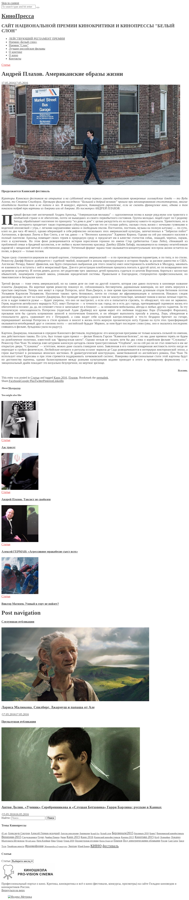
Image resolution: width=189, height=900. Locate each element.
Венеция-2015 (11, 837)
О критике (15, 51)
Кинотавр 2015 (144, 837)
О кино (13, 55)
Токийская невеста (15, 846)
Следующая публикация (17, 621)
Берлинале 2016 (141, 833)
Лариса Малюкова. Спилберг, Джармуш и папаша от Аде (47, 707)
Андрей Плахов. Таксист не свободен (26, 499)
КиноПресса (17, 16)
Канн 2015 (73, 837)
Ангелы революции (70, 833)
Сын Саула (173, 841)
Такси (181, 841)
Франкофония (34, 846)
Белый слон (105, 833)
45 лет (4, 833)
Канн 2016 (60, 377)
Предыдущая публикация (18, 721)
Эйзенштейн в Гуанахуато (55, 846)
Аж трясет (8, 447)
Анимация (84, 833)
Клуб (156, 837)
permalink (102, 377)
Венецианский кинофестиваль (170, 833)
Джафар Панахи (52, 837)
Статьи (5, 64)
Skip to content (10, 3)
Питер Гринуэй (106, 841)
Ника (53, 841)
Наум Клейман (43, 841)
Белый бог (95, 833)
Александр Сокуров (19, 833)
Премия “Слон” (19, 45)
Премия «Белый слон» (23, 42)
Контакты (15, 58)
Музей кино (30, 841)
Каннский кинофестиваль (107, 837)
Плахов (73, 377)
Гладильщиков (29, 837)
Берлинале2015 (122, 833)
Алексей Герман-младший (45, 833)
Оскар (59, 840)
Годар (41, 837)
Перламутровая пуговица (87, 841)
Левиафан (165, 837)
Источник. (183, 370)
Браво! (153, 833)
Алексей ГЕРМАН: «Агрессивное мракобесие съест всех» (39, 551)
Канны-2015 (127, 837)
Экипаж (72, 846)
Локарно (176, 837)
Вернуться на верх (13, 890)
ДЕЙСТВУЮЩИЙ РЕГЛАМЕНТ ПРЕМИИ (37, 38)
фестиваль (110, 846)
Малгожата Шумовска (13, 840)
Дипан (63, 837)
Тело (3, 846)
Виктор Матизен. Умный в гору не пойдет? (30, 603)
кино (96, 845)
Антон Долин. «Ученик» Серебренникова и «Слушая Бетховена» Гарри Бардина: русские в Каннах (81, 807)
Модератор (14, 388)
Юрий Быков (84, 846)
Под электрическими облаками (141, 840)
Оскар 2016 (68, 841)
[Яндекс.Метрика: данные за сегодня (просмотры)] (20, 897)
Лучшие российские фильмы (27, 48)
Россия (164, 841)
